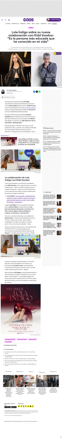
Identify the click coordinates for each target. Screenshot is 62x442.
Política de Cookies (8, 421)
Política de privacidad (17, 421)
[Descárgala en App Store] (14, 407)
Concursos (43, 23)
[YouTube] (30, 406)
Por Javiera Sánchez (11, 90)
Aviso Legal (25, 421)
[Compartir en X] (37, 92)
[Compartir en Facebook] (34, 92)
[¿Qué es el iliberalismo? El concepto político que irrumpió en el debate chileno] (53, 381)
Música (28, 23)
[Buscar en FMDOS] (5, 20)
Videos (37, 23)
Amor (33, 23)
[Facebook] (21, 406)
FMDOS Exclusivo (22, 339)
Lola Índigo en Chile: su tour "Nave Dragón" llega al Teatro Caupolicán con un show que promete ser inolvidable (29, 141)
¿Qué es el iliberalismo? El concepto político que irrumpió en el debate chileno (53, 390)
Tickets (49, 23)
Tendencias (23, 23)
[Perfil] (9, 20)
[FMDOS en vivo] (48, 19)
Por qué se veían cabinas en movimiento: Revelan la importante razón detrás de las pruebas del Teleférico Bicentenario (8, 392)
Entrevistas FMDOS (10, 339)
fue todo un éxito (29, 107)
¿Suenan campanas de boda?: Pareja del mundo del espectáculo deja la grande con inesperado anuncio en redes (20, 391)
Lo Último (7, 23)
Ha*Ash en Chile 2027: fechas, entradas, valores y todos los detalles (20, 358)
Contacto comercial (33, 421)
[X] (26, 406)
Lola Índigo (9, 341)
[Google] (19, 406)
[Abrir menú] (2, 20)
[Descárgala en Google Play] (7, 407)
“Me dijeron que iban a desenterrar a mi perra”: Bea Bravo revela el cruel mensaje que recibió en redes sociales (42, 391)
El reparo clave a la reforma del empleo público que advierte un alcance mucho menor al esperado (31, 391)
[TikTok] (28, 406)
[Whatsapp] (33, 406)
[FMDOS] (28, 19)
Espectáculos (15, 23)
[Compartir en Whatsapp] (39, 92)
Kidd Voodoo (33, 339)
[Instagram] (23, 406)
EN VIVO (54, 23)
